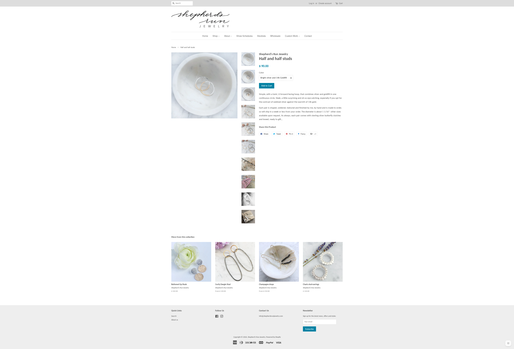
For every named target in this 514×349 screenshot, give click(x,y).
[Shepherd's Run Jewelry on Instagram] (221, 317)
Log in (311, 3)
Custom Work (291, 35)
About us (174, 320)
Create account (325, 3)
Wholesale (275, 35)
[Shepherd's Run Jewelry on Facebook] (216, 317)
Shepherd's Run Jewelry (256, 337)
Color (261, 73)
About (227, 35)
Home (205, 35)
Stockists (261, 35)
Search (173, 316)
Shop (215, 35)
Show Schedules (244, 35)
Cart (341, 3)
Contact (308, 35)
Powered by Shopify (273, 337)
